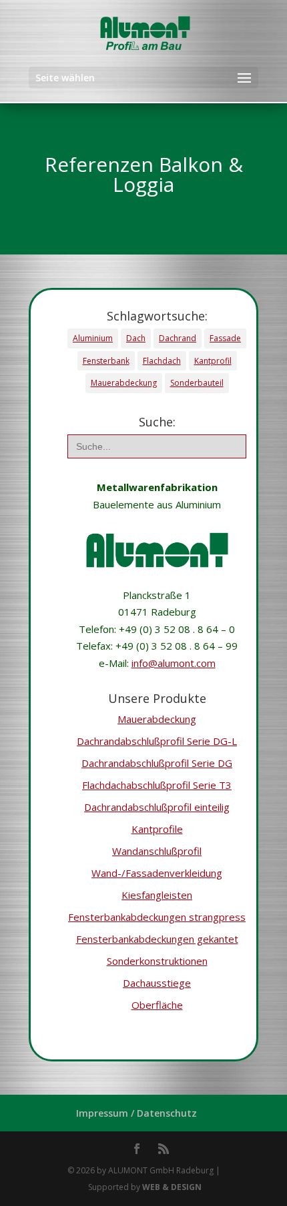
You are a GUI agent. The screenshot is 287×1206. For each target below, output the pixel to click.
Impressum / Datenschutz (136, 1113)
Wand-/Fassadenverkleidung (156, 873)
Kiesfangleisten (156, 895)
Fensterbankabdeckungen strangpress (157, 916)
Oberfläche (157, 1004)
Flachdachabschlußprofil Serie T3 (157, 785)
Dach (136, 338)
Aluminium (93, 338)
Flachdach (162, 360)
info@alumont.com (173, 663)
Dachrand (177, 338)
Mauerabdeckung (124, 382)
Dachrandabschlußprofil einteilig (157, 807)
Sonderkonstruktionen (157, 960)
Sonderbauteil (197, 382)
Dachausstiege (157, 982)
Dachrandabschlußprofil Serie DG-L (157, 741)
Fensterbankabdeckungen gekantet (157, 938)
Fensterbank (106, 360)
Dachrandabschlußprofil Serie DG (156, 763)
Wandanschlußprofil (157, 851)
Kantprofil (213, 360)
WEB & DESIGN (172, 1187)
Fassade (225, 338)
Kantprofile (157, 829)
